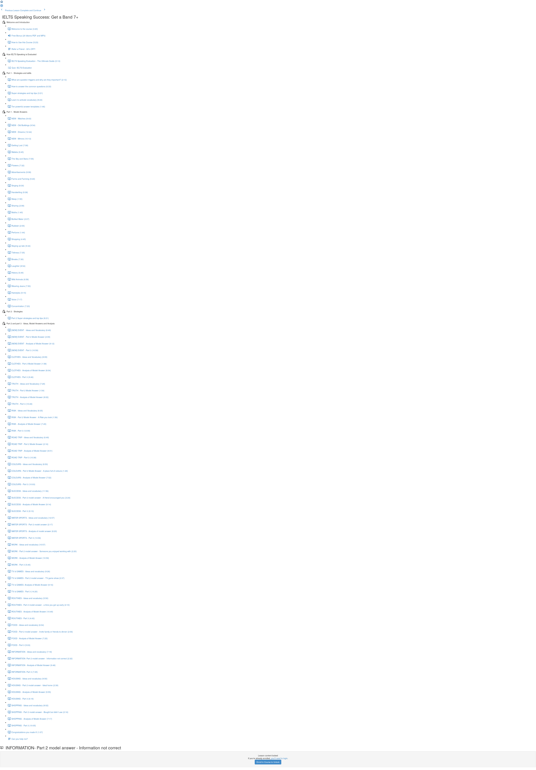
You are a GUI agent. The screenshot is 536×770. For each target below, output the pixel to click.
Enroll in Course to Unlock (268, 762)
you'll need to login (279, 758)
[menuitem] (1, 6)
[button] (1, 2)
